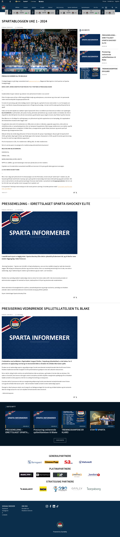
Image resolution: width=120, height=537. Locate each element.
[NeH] (43, 488)
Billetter (17, 7)
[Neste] (113, 12)
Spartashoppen (85, 7)
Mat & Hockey (60, 7)
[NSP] (60, 475)
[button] (21, 12)
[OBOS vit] (42, 1)
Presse (104, 1)
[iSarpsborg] (94, 489)
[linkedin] (54, 506)
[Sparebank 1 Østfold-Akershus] (94, 475)
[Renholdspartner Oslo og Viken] (60, 489)
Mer (103, 7)
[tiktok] (58, 506)
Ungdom (117, 1)
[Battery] (19, 1)
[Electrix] (26, 475)
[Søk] (112, 7)
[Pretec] (77, 475)
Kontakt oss (111, 1)
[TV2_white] (11, 1)
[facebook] (51, 506)
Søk (116, 7)
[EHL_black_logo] (4, 1)
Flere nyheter (60, 440)
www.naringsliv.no (34, 81)
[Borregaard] (35, 462)
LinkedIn (4, 515)
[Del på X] (76, 193)
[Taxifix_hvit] (27, 1)
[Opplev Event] (77, 489)
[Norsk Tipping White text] (35, 1)
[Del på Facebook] (74, 193)
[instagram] (47, 506)
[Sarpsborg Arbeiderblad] (68, 462)
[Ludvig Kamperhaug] (43, 475)
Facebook (5, 509)
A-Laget (42, 7)
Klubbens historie (27, 511)
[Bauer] (26, 489)
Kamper (26, 7)
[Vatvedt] (85, 462)
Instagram (5, 511)
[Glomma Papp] (52, 462)
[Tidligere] (6, 12)
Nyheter (34, 7)
